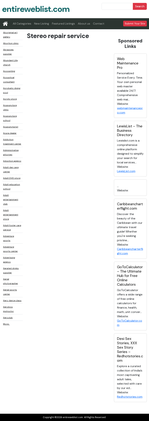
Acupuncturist (10, 126)
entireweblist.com (36, 9)
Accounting (9, 71)
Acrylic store (10, 99)
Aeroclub (8, 317)
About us (84, 23)
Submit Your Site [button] (135, 23)
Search (139, 6)
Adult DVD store (11, 178)
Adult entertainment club (10, 199)
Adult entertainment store (10, 215)
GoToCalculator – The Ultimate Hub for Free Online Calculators (130, 276)
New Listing (41, 23)
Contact (98, 23)
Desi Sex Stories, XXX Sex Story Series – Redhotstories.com (130, 349)
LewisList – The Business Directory (129, 130)
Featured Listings (63, 23)
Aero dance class (12, 300)
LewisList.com (126, 171)
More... (6, 324)
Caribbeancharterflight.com (130, 206)
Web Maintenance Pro (127, 63)
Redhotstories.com (129, 397)
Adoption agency (12, 161)
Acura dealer (10, 133)
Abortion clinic (11, 43)
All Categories (22, 23)
